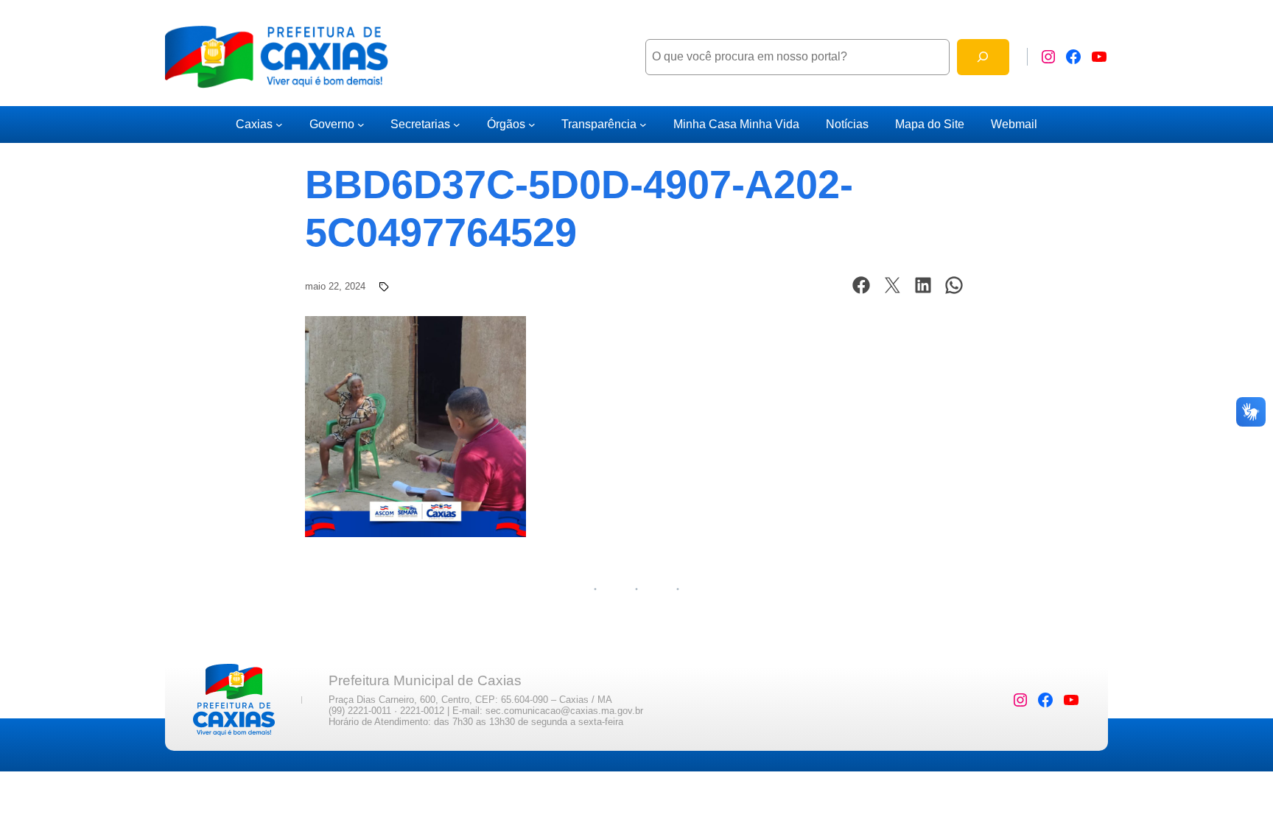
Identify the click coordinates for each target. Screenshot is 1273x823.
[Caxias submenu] (279, 124)
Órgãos (506, 124)
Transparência (598, 124)
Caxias (254, 124)
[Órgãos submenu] (532, 124)
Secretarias (420, 124)
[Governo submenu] (361, 124)
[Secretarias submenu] (456, 124)
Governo (331, 124)
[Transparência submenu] (643, 124)
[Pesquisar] (983, 57)
